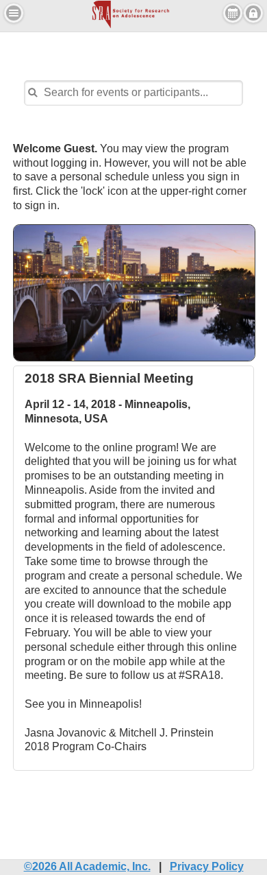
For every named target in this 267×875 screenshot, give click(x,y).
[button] (13, 13)
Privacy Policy (207, 866)
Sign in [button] (253, 13)
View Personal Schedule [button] (232, 13)
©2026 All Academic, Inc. (87, 866)
